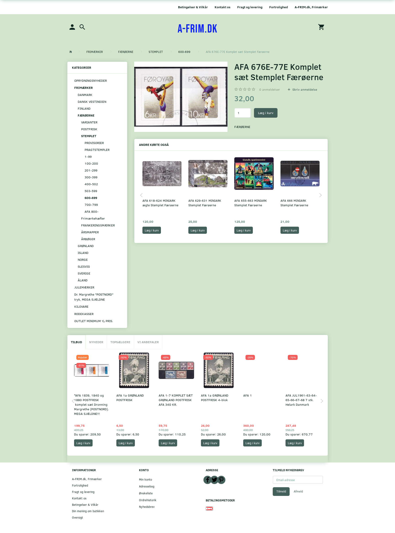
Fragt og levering (249, 7)
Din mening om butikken (88, 511)
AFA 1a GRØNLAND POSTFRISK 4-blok (214, 397)
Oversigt (77, 517)
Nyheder (96, 342)
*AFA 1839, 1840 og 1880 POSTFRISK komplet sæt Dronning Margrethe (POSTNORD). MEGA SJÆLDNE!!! (91, 404)
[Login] (72, 26)
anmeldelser (269, 89)
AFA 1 (247, 395)
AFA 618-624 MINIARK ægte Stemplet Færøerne (160, 202)
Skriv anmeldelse (304, 89)
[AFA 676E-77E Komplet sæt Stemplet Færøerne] (181, 97)
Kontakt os (222, 7)
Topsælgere (120, 342)
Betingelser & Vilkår (193, 7)
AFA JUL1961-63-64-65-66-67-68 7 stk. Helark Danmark (301, 400)
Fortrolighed (278, 7)
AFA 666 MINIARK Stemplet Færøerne (294, 202)
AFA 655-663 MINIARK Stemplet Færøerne (250, 202)
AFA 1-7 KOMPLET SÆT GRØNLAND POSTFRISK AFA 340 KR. (176, 400)
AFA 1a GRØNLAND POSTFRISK (130, 397)
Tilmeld (281, 491)
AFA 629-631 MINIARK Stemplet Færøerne (204, 202)
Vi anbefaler (148, 342)
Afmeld (298, 491)
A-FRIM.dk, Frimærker (311, 7)
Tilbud (76, 342)
